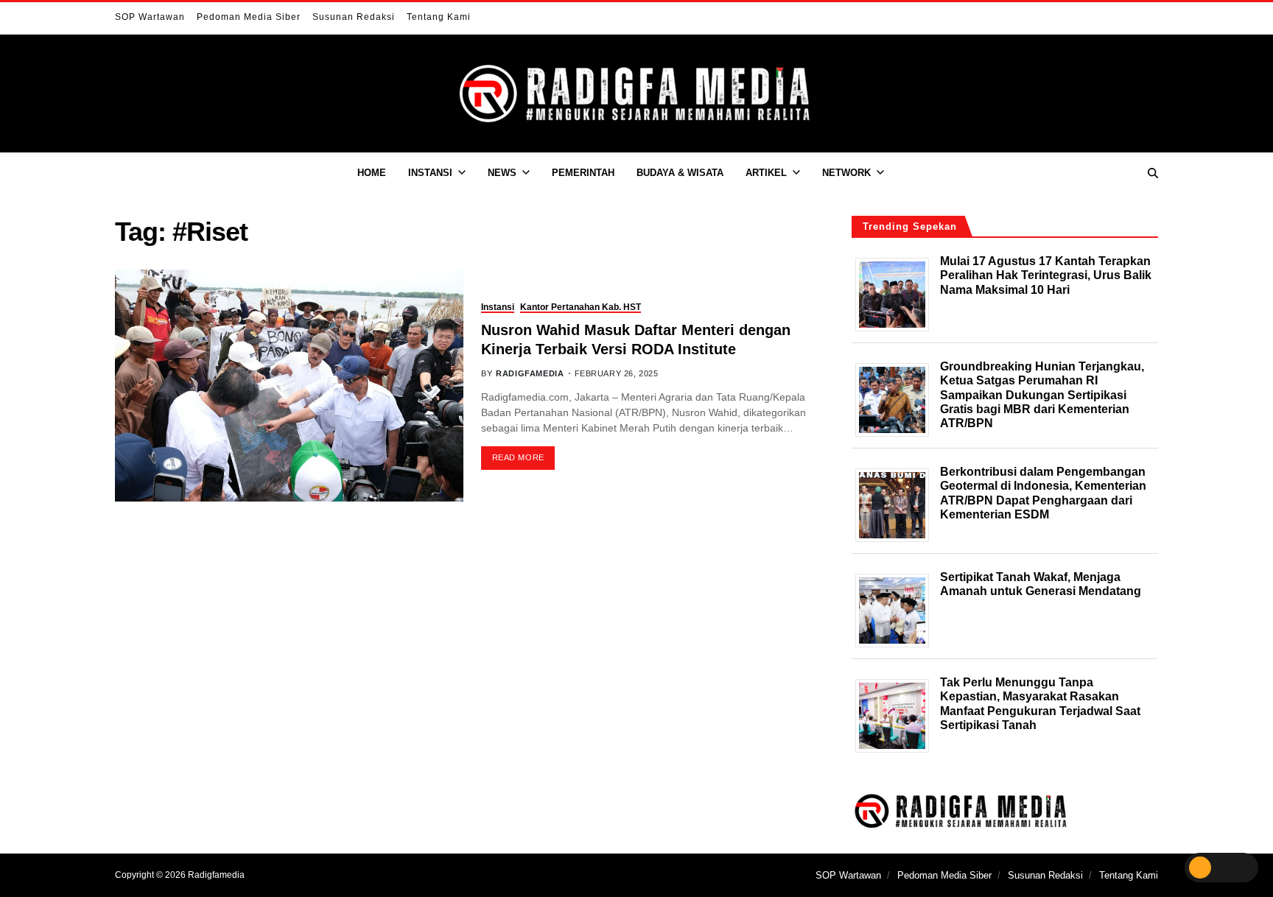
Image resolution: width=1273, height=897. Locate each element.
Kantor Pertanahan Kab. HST (580, 307)
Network (846, 172)
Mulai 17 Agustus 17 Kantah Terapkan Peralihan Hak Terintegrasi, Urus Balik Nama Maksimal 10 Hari (1045, 275)
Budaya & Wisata (679, 172)
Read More (518, 457)
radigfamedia (530, 373)
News (502, 172)
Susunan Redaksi (353, 17)
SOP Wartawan (150, 17)
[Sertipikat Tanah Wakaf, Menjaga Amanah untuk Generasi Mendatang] (897, 610)
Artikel (766, 172)
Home (371, 172)
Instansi (430, 172)
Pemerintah (583, 172)
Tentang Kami (439, 17)
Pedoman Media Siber (249, 17)
